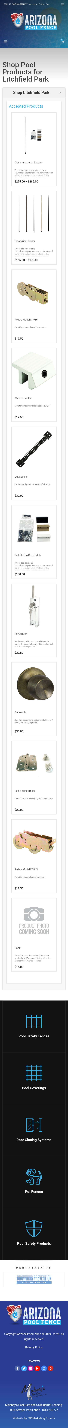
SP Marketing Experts (41, 1418)
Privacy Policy (34, 1347)
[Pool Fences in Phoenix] (34, 1316)
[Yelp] (50, 1368)
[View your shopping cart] (63, 41)
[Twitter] (24, 1368)
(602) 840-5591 (18, 4)
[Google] (44, 1368)
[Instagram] (31, 1368)
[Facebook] (17, 1368)
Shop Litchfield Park (31, 92)
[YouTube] (37, 1368)
